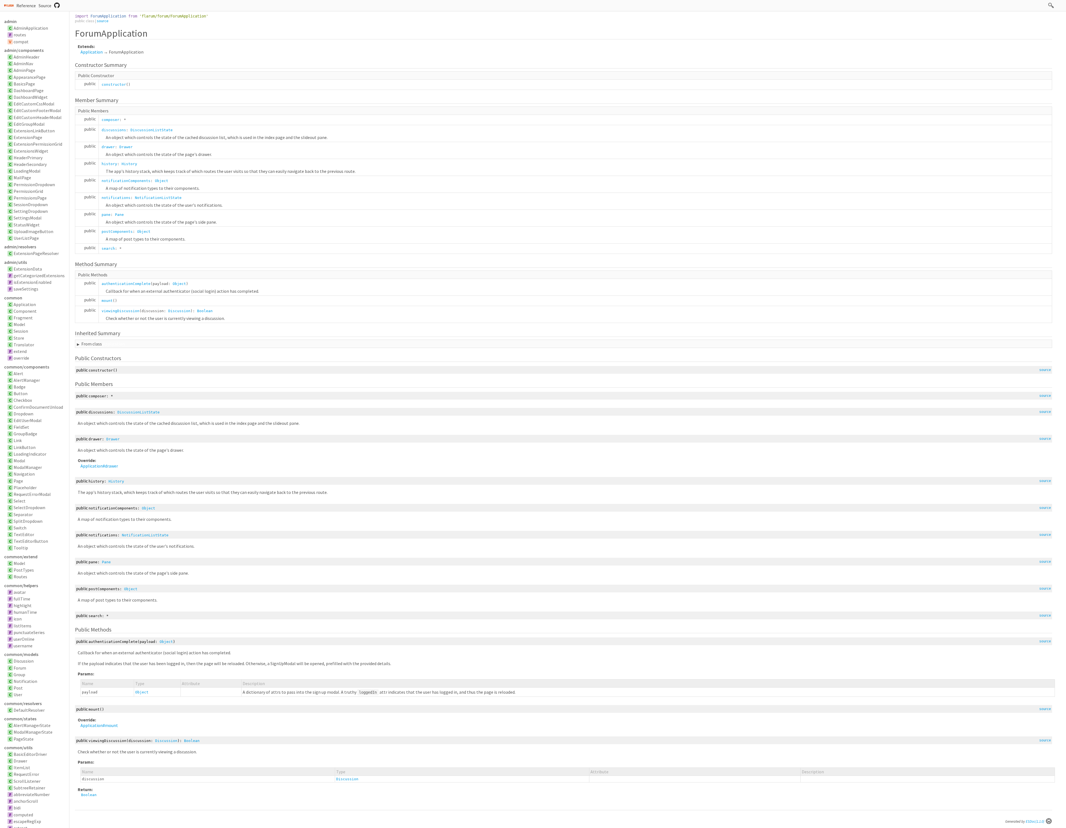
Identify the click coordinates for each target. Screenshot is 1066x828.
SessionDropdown (31, 204)
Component (25, 311)
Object (161, 181)
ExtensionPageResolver (36, 253)
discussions (114, 130)
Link (18, 440)
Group (19, 674)
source (103, 20)
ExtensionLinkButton (34, 130)
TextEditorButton (31, 541)
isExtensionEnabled (32, 282)
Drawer (20, 761)
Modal (19, 460)
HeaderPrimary (28, 157)
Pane (119, 215)
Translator (24, 344)
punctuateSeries (29, 632)
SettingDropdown (31, 211)
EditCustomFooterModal (37, 110)
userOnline (24, 639)
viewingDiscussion (120, 311)
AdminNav (23, 63)
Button (20, 393)
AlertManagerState (32, 725)
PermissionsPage (30, 198)
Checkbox (23, 400)
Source (45, 5)
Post (18, 688)
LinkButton (25, 447)
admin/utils (15, 262)
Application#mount (99, 725)
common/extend (20, 556)
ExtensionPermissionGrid (38, 144)
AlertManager (27, 380)
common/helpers (21, 585)
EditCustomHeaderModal (38, 117)
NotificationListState (158, 198)
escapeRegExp (27, 821)
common (13, 298)
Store (19, 338)
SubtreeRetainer (29, 788)
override (21, 358)
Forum (20, 668)
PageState (24, 739)
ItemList (22, 767)
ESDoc (1035, 821)
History (129, 164)
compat (21, 41)
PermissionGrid (28, 191)
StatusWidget (27, 225)
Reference (26, 5)
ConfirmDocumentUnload (38, 407)
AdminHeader (26, 57)
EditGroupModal (29, 124)
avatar (20, 592)
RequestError (26, 774)
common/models (21, 654)
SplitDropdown (28, 521)
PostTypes (24, 570)
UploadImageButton (33, 231)
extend (20, 351)
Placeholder (25, 487)
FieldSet (21, 427)
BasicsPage (24, 84)
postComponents (117, 231)
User (18, 694)
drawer (108, 147)
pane (106, 215)
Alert (18, 373)
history (109, 164)
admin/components (24, 50)
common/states (20, 718)
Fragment (23, 317)
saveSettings (26, 289)
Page (18, 481)
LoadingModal (27, 171)
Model (19, 324)
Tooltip (21, 548)
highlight (23, 605)
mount (107, 301)
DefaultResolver (29, 710)
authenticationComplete (126, 284)
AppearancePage (30, 77)
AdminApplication (31, 28)
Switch (20, 528)
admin (10, 21)
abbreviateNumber (32, 794)
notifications (116, 198)
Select (20, 501)
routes (20, 34)
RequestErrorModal (32, 494)
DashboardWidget (31, 97)
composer (110, 120)
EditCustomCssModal (34, 104)
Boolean (205, 311)
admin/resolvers (20, 246)
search (108, 248)
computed (23, 814)
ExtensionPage (28, 137)
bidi (17, 808)
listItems (22, 625)
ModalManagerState (33, 732)
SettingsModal (28, 218)
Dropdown (23, 413)
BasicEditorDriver (30, 754)
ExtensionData (28, 269)
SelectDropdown (29, 507)
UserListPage (26, 238)
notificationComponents (126, 181)
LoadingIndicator (30, 454)
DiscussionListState (151, 130)
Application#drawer (99, 466)
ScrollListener (27, 781)
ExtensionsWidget (31, 151)
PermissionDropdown (34, 184)
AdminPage (24, 70)
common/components (26, 367)
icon (18, 619)
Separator (23, 514)
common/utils (18, 747)
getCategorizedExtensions (39, 275)
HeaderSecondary (30, 164)
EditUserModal (28, 420)
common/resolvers (23, 703)
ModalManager (28, 467)
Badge (20, 387)
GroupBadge (25, 433)
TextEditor (24, 534)
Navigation (24, 474)
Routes (20, 576)
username (23, 645)
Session (21, 331)
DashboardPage (29, 90)
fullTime (22, 599)
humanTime (25, 612)
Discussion (24, 661)
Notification (25, 681)
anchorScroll (26, 801)
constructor (114, 84)
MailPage (22, 177)
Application (25, 304)
